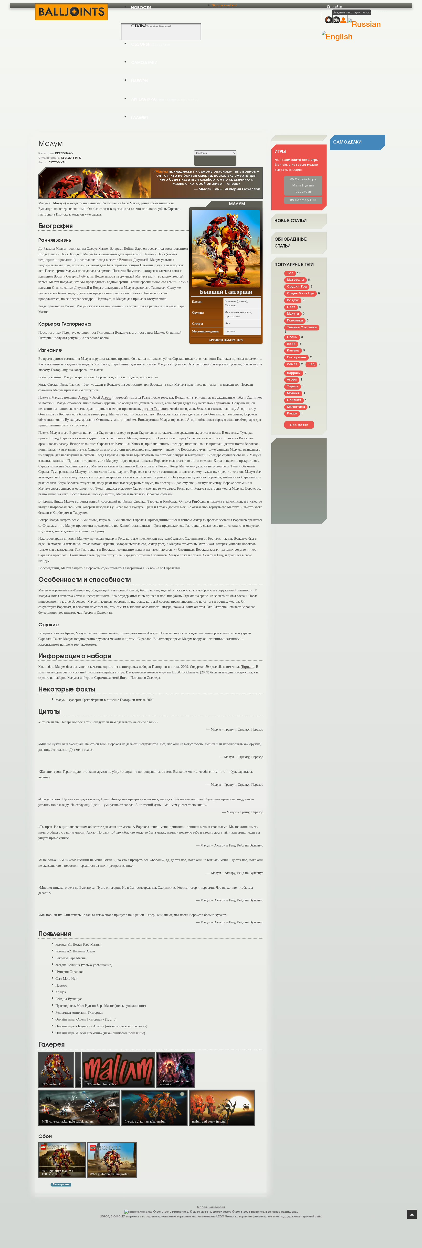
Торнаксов (222, 403)
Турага (292, 386)
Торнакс (247, 667)
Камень (293, 350)
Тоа (290, 273)
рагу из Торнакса (155, 409)
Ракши (292, 413)
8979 (240, 340)
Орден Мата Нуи (300, 293)
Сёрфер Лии (305, 200)
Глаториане (61, 1185)
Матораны (295, 279)
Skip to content (224, 5)
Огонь (292, 337)
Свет (291, 307)
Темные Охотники (302, 327)
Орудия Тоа (297, 286)
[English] (337, 37)
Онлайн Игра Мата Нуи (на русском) (304, 185)
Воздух (293, 300)
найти (337, 6)
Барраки (294, 373)
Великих (125, 260)
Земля (292, 364)
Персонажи (64, 153)
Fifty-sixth (57, 162)
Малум (161, 171)
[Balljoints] (71, 11)
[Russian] (364, 25)
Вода (291, 344)
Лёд (311, 364)
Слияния (294, 400)
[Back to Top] (412, 1214)
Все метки (299, 425)
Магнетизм (296, 407)
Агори (83, 397)
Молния (293, 393)
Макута (293, 313)
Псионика (295, 320)
